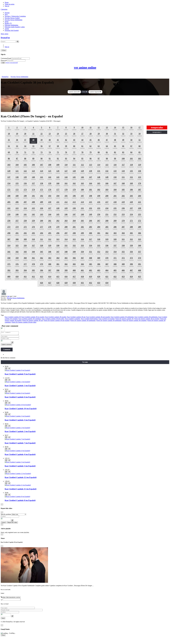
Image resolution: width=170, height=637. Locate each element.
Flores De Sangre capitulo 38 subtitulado (83, 320)
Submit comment (6, 344)
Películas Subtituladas (11, 25)
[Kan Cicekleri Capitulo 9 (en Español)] (17, 370)
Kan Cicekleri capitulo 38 (13, 317)
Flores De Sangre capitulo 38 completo (134, 320)
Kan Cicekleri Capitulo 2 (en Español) (20, 431)
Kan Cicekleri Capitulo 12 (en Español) (20, 477)
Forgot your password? (12, 62)
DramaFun (5, 38)
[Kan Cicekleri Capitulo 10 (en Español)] (18, 405)
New (6, 14)
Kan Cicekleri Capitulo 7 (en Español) (20, 443)
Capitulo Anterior (74, 92)
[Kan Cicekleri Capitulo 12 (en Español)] (18, 473)
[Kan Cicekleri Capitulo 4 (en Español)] (17, 450)
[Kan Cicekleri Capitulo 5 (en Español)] (17, 462)
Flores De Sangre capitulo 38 (124, 319)
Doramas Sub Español (12, 30)
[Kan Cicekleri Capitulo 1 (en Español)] (17, 382)
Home (7, 2)
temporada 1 (157, 132)
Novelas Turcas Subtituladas (13, 20)
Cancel (4, 522)
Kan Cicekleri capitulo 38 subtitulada (146, 317)
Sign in (7, 6)
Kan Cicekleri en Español (107, 319)
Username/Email (6, 58)
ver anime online (85, 67)
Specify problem (6, 514)
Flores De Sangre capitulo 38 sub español (56, 320)
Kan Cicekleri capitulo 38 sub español (98, 317)
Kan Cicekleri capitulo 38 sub (76, 317)
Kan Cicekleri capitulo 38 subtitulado (122, 317)
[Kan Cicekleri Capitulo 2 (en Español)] (17, 428)
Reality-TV (8, 23)
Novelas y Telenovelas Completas (15, 16)
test (8, 296)
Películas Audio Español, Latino (15, 27)
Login (3, 62)
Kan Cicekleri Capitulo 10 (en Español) (20, 409)
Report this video (12, 522)
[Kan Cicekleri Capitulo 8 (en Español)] (17, 496)
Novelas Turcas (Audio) (12, 18)
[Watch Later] (6, 368)
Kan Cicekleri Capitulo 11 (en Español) (20, 489)
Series (6, 21)
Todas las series (9, 4)
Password (4, 60)
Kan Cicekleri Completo (72, 319)
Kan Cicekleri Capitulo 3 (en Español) (20, 420)
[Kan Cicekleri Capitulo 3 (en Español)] (17, 416)
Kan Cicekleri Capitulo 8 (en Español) (20, 500)
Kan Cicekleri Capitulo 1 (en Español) (20, 386)
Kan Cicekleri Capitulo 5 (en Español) (20, 466)
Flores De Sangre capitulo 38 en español (146, 319)
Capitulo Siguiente (95, 92)
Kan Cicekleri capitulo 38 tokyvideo (53, 319)
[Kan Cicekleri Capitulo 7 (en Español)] (17, 439)
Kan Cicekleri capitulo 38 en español (32, 317)
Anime (7, 28)
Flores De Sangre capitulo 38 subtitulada (108, 320)
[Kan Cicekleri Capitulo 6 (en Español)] (17, 393)
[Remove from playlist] (9, 368)
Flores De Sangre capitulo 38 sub (32, 320)
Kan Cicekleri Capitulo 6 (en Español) (20, 397)
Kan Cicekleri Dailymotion (89, 319)
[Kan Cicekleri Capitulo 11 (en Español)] (18, 485)
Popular (7, 13)
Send (3, 618)
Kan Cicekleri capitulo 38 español (55, 317)
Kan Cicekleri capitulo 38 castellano (29, 319)
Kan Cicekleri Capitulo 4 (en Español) (20, 454)
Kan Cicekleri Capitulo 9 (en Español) (20, 374)
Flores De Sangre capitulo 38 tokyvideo (24, 322)
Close (3, 635)
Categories (4, 9)
